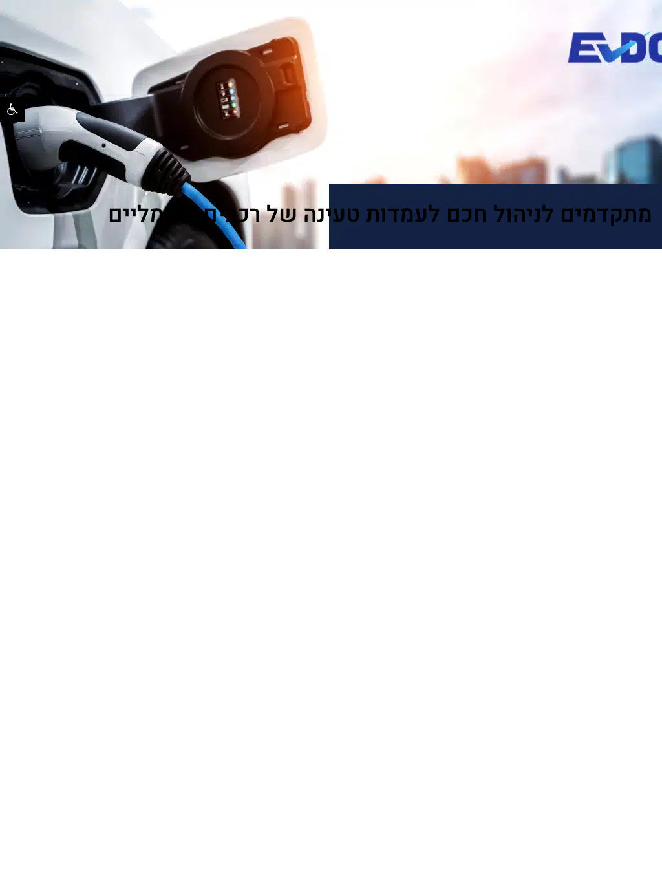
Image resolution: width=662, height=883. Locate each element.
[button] (12, 109)
